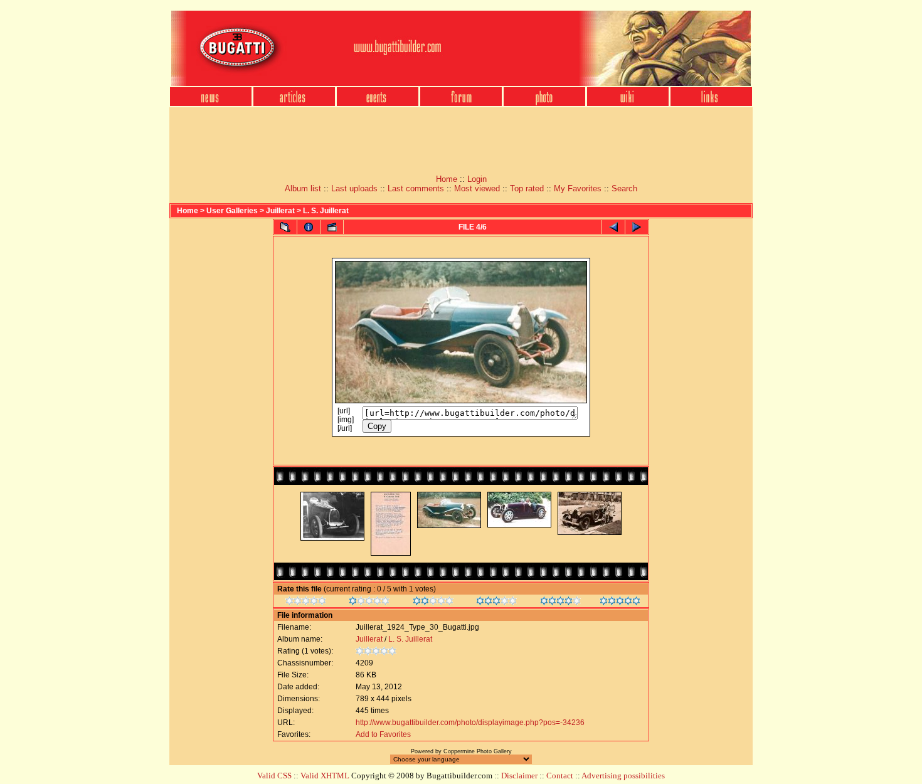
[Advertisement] (461, 137)
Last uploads (354, 188)
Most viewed (477, 188)
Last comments (416, 188)
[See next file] (636, 227)
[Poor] (369, 602)
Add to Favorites (383, 734)
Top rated (527, 188)
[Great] (620, 602)
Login (477, 179)
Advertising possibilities (623, 775)
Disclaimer (519, 775)
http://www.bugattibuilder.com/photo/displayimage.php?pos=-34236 (470, 722)
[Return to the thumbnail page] (285, 227)
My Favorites (577, 188)
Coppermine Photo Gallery (477, 751)
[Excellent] (560, 602)
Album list (303, 188)
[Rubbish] (305, 602)
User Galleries (232, 210)
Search (624, 188)
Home (446, 179)
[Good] (496, 602)
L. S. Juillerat (326, 210)
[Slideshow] (332, 227)
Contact (559, 775)
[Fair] (433, 602)
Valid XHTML (324, 775)
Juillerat (280, 210)
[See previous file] (613, 227)
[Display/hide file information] (308, 227)
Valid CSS (274, 775)
